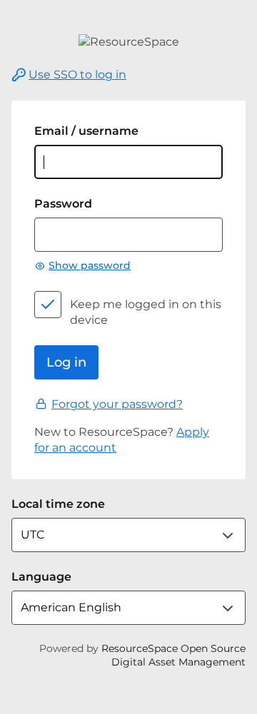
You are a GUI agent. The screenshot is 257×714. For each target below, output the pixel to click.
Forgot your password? (117, 404)
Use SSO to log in (77, 74)
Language (41, 576)
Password (63, 203)
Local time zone (58, 504)
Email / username (86, 131)
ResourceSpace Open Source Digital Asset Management (173, 655)
